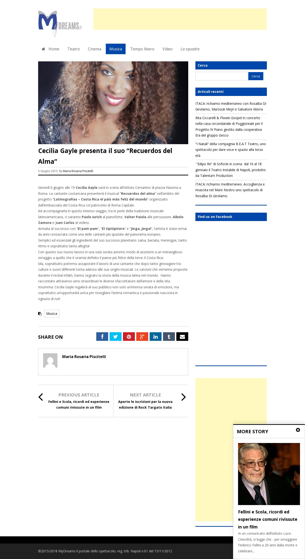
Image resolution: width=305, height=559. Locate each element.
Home (53, 49)
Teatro (73, 49)
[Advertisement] (180, 19)
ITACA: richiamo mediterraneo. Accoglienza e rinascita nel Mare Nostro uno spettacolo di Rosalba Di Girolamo (230, 190)
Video (168, 49)
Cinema (94, 49)
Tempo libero (142, 49)
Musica (115, 49)
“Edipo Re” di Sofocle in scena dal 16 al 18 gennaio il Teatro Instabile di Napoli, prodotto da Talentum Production (230, 170)
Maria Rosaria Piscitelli (78, 171)
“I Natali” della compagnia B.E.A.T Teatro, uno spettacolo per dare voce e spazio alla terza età (230, 150)
